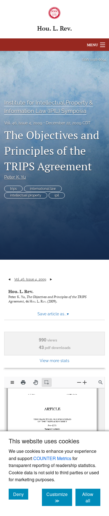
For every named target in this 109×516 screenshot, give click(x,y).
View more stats (54, 360)
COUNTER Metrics (52, 458)
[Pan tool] (35, 382)
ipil (56, 195)
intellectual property (25, 195)
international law (43, 189)
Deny (20, 494)
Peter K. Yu (15, 177)
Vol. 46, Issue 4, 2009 (23, 123)
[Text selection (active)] (47, 382)
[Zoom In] (84, 382)
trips (13, 189)
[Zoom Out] (79, 382)
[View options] (12, 382)
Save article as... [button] (53, 314)
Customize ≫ (59, 497)
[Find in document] (101, 382)
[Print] (23, 382)
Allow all (91, 497)
